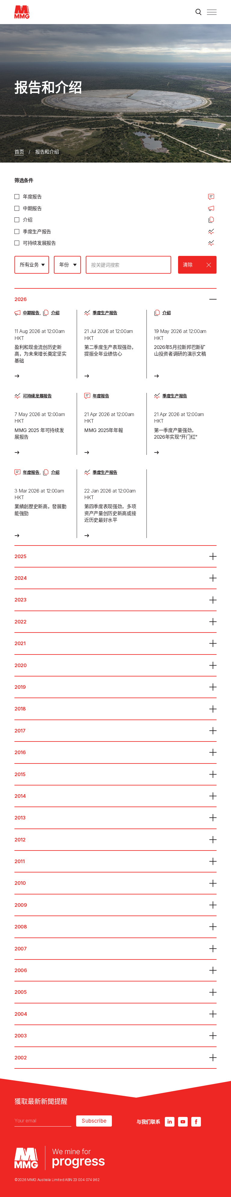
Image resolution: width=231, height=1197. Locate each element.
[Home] (21, 12)
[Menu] (212, 12)
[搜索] (198, 12)
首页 (19, 152)
